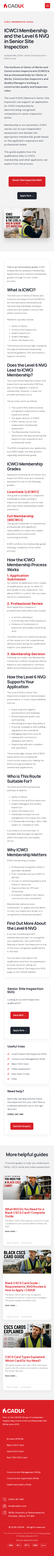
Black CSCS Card (15, 1445)
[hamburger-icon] (47, 5)
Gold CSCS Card (15, 1451)
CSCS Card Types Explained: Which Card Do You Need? (25, 1358)
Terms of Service (26, 1536)
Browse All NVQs (15, 1438)
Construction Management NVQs (24, 1472)
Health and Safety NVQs (19, 1484)
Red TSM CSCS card (17, 1457)
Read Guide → (11, 1231)
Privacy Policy (45, 1533)
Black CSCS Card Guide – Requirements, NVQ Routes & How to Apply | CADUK (25, 1286)
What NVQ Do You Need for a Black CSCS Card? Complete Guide (25, 1212)
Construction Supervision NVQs (23, 1478)
